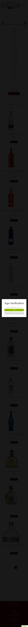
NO (14, 313)
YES (14, 310)
